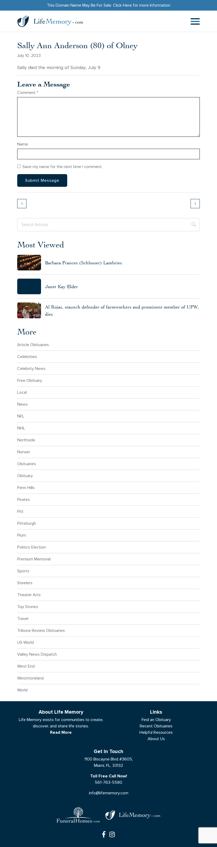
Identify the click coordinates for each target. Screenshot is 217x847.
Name (22, 144)
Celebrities (27, 356)
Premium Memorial (34, 558)
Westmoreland (30, 678)
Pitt (20, 511)
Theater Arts (29, 594)
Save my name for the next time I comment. (62, 166)
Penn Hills (26, 487)
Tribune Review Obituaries (41, 630)
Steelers (25, 582)
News (22, 404)
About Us (156, 738)
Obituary (25, 475)
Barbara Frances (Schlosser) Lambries (83, 263)
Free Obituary (29, 380)
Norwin (23, 451)
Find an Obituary (156, 719)
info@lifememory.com (108, 792)
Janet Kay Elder (61, 286)
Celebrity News (31, 368)
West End (26, 666)
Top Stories (27, 606)
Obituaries (26, 463)
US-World (25, 642)
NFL (20, 416)
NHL (21, 428)
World (22, 689)
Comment (27, 92)
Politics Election (31, 547)
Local (22, 392)
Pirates (23, 499)
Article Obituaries (33, 344)
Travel (22, 618)
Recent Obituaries (156, 725)
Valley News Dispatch (37, 654)
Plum (21, 535)
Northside (26, 439)
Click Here (122, 5)
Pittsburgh (26, 523)
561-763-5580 (108, 782)
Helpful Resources (156, 732)
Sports (23, 570)
